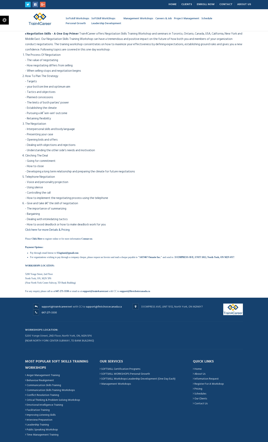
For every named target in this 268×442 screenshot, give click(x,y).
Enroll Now (206, 4)
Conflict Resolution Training (43, 395)
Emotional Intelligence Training (45, 405)
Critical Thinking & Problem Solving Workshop (53, 400)
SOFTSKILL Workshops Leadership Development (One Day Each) (138, 378)
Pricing (198, 388)
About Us (244, 4)
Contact (225, 4)
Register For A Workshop (209, 384)
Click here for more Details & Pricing (47, 229)
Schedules (200, 393)
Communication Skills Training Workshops (51, 390)
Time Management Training (42, 434)
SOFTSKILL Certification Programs (120, 369)
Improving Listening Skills (41, 415)
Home (173, 4)
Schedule (206, 18)
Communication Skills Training (44, 385)
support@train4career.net (57, 306)
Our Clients (200, 398)
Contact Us (201, 403)
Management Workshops (116, 384)
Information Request (206, 378)
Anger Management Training (43, 375)
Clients (186, 4)
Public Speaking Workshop (42, 429)
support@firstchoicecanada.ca (104, 306)
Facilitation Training (38, 410)
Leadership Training (38, 424)
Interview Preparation (39, 419)
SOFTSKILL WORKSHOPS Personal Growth (125, 374)
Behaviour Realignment (40, 380)
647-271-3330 (49, 312)
